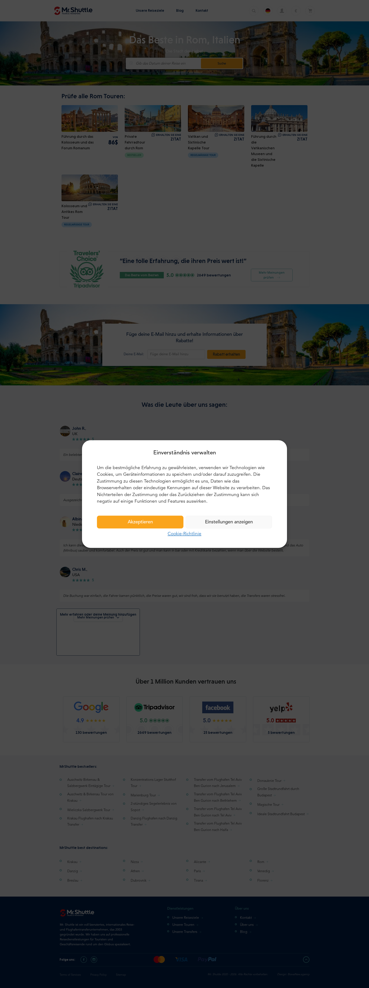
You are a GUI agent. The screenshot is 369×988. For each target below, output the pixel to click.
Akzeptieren (140, 522)
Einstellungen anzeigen (229, 522)
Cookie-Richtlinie (184, 533)
